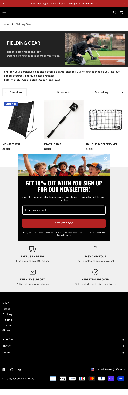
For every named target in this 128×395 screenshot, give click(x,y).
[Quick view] (35, 135)
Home (6, 24)
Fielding (7, 319)
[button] (122, 12)
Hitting (6, 309)
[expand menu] (4, 12)
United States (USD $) (109, 369)
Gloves (6, 330)
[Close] (106, 158)
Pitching (7, 314)
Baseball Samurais (23, 378)
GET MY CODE (64, 223)
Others (6, 325)
